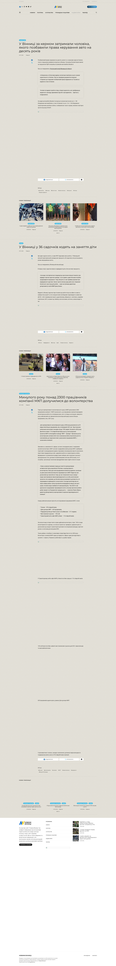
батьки (40, 342)
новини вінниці (62, 190)
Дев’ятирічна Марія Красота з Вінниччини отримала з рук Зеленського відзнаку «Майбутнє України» (58, 377)
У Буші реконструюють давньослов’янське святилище (58, 771)
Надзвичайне (76, 12)
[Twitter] (22, 7)
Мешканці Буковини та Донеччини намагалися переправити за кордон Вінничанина (58, 227)
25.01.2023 (21, 55)
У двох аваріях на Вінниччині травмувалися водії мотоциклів (31, 226)
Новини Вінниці (25, 920)
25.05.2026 (55, 774)
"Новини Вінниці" (42, 925)
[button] (57, 233)
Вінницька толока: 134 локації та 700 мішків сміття (85, 771)
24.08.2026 (29, 229)
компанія (55, 735)
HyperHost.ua (32, 926)
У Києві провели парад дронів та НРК (31, 376)
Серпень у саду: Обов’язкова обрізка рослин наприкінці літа (87, 788)
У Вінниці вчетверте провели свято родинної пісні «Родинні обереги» (84, 377)
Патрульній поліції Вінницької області (61, 68)
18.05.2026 (82, 774)
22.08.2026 (29, 774)
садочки (71, 342)
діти (58, 342)
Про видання (86, 1)
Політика (40, 12)
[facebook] (20, 7)
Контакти (94, 1)
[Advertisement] (58, 26)
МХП (60, 735)
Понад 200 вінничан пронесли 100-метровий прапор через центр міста (31, 771)
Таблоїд (84, 12)
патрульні (70, 190)
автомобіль (41, 190)
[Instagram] (24, 7)
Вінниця (47, 190)
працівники (74, 735)
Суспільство (49, 12)
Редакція (28, 55)
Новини (32, 12)
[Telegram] (29, 7)
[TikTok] (31, 7)
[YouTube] (26, 7)
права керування (43, 192)
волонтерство (48, 735)
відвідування (46, 342)
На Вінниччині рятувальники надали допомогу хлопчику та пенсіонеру (85, 226)
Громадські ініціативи (62, 12)
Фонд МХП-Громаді (43, 736)
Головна (21, 1)
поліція (75, 190)
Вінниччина (54, 190)
